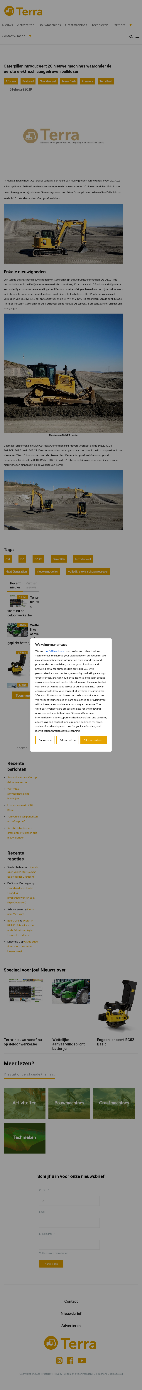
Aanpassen (45, 739)
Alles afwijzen (68, 739)
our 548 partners (54, 651)
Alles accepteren (93, 739)
